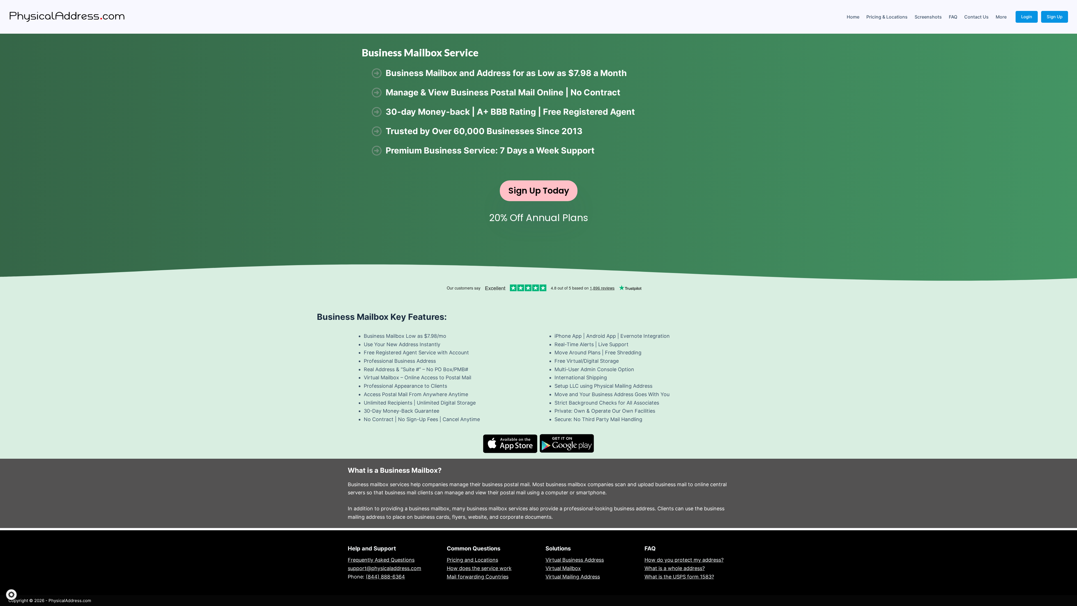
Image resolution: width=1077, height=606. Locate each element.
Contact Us (976, 17)
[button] (11, 594)
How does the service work (479, 568)
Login (1026, 16)
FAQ (953, 17)
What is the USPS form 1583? (679, 577)
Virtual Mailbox (563, 568)
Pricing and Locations (472, 560)
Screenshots (928, 17)
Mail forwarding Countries (477, 577)
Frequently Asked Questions (381, 560)
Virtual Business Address (575, 560)
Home (853, 17)
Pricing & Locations (887, 17)
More (1001, 17)
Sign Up (1054, 16)
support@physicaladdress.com (384, 568)
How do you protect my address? (684, 560)
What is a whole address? (675, 568)
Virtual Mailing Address (573, 577)
